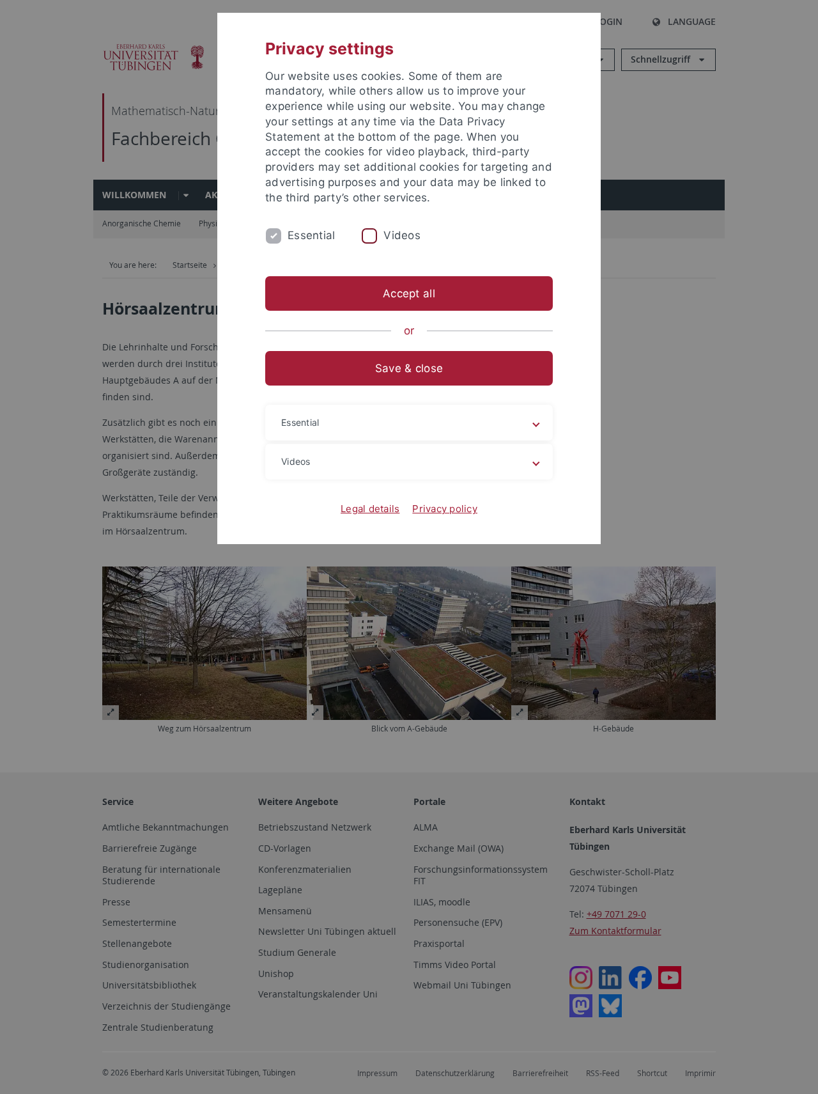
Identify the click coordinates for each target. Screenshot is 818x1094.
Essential (311, 235)
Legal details (370, 509)
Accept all (409, 293)
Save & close (409, 368)
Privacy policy (444, 509)
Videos (402, 235)
